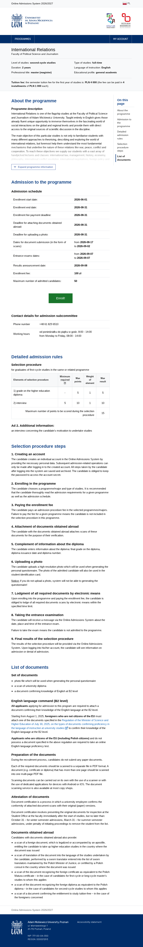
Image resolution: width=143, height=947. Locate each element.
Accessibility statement (89, 922)
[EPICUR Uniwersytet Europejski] (111, 20)
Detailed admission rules (122, 135)
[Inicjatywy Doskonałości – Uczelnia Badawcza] (125, 20)
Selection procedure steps (123, 147)
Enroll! (60, 298)
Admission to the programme (124, 123)
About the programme (123, 112)
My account (120, 39)
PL (128, 3)
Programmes (23, 39)
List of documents (124, 158)
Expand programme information (35, 166)
